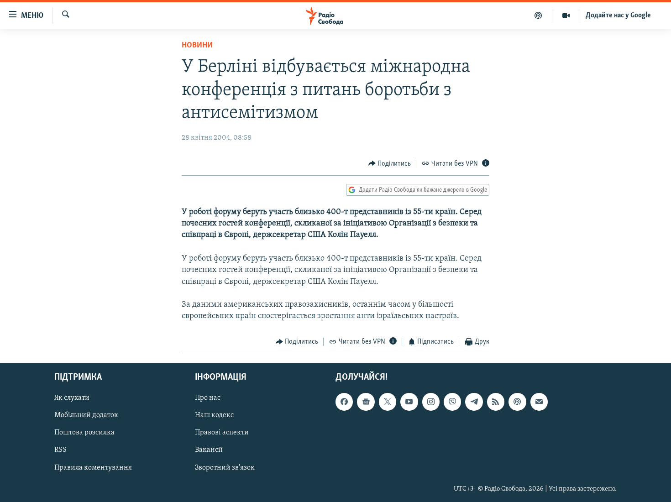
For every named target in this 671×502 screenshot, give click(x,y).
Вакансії (209, 450)
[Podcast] (517, 401)
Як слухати (71, 398)
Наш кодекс (214, 415)
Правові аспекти (222, 432)
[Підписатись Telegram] (473, 401)
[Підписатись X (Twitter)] (387, 401)
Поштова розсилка (84, 432)
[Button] (389, 164)
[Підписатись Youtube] (409, 401)
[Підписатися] (539, 401)
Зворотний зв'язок (225, 467)
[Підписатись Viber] (452, 401)
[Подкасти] (538, 15)
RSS (60, 450)
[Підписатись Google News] (365, 401)
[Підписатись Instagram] (431, 401)
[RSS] (495, 401)
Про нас (207, 398)
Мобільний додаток (86, 415)
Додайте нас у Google (618, 15)
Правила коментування (93, 467)
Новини (197, 46)
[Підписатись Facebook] (344, 401)
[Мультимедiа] (566, 15)
